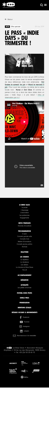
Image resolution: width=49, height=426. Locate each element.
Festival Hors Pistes (24, 293)
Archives (24, 247)
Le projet (24, 207)
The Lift (24, 270)
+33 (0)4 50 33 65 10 (27, 352)
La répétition (25, 260)
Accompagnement (24, 275)
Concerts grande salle (24, 236)
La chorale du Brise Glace (24, 267)
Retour (10, 19)
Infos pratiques (24, 223)
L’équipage (24, 210)
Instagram (26, 326)
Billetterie (24, 252)
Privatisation (24, 303)
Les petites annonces (24, 288)
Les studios (24, 257)
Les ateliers (24, 265)
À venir (24, 234)
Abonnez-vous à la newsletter (26, 336)
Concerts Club (24, 239)
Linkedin (26, 331)
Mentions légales (24, 307)
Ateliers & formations (24, 242)
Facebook (26, 317)
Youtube (26, 322)
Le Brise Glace (24, 205)
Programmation (24, 231)
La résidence (24, 262)
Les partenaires (24, 215)
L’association (24, 213)
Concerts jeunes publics (24, 244)
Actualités (24, 285)
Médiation (24, 280)
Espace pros (24, 298)
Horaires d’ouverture (24, 226)
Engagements (24, 218)
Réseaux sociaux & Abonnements (24, 312)
